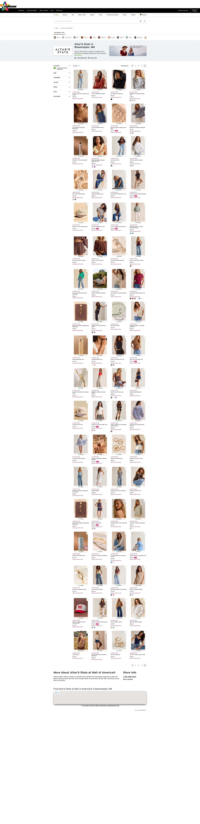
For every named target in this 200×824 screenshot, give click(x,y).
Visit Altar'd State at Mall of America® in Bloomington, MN (100, 705)
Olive (113, 627)
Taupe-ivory (132, 528)
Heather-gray (130, 165)
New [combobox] (55, 73)
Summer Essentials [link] (112, 15)
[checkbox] (57, 37)
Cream (113, 431)
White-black (75, 199)
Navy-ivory (132, 133)
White (113, 562)
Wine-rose (113, 595)
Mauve (94, 167)
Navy (139, 298)
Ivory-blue (130, 100)
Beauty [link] (92, 15)
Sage (132, 165)
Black (111, 99)
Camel (111, 627)
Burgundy (132, 298)
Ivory (113, 99)
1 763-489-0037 (81, 58)
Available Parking (183, 10)
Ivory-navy (132, 595)
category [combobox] (57, 77)
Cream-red (92, 430)
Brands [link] (133, 15)
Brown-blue (94, 332)
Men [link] (73, 15)
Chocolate (111, 165)
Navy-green (94, 627)
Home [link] (100, 15)
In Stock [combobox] (57, 66)
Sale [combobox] (55, 92)
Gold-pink (94, 365)
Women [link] (65, 15)
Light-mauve (115, 397)
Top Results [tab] (59, 32)
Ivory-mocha (130, 595)
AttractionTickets (195, 10)
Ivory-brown (132, 100)
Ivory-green (135, 100)
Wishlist (144, 14)
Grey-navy (94, 430)
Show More (78, 55)
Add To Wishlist (87, 71)
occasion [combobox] (57, 96)
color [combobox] (56, 82)
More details (128, 679)
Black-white (92, 332)
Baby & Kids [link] (82, 15)
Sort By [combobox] (75, 65)
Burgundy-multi (92, 627)
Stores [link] (125, 15)
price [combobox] (55, 87)
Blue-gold (92, 167)
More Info (93, 58)
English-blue (130, 233)
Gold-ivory (92, 365)
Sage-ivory (130, 528)
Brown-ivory (130, 133)
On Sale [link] (56, 15)
